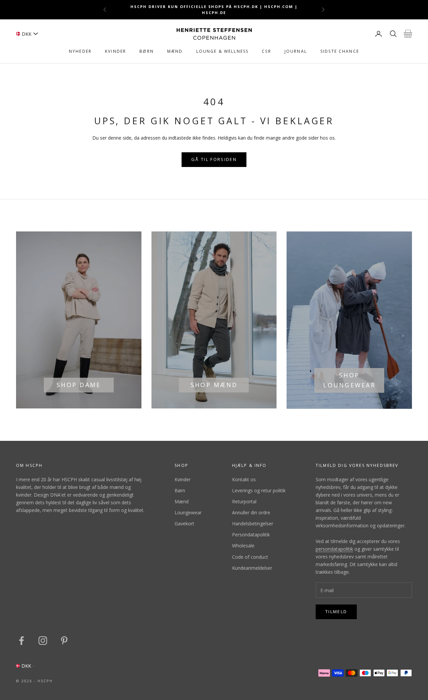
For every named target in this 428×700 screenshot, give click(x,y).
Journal (296, 51)
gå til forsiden (214, 159)
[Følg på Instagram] (42, 640)
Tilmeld (336, 611)
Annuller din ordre (251, 512)
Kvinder (115, 51)
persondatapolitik (334, 549)
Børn (146, 51)
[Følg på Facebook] (21, 640)
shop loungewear (349, 380)
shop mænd (214, 385)
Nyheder (80, 51)
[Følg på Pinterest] (64, 640)
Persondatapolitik (251, 534)
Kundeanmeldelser (252, 568)
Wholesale (243, 545)
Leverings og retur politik (259, 490)
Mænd (175, 51)
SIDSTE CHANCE (339, 51)
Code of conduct (250, 557)
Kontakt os (244, 479)
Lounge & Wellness (222, 51)
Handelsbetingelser (252, 523)
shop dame (79, 385)
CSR (266, 51)
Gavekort (184, 523)
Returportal (244, 501)
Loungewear (188, 512)
